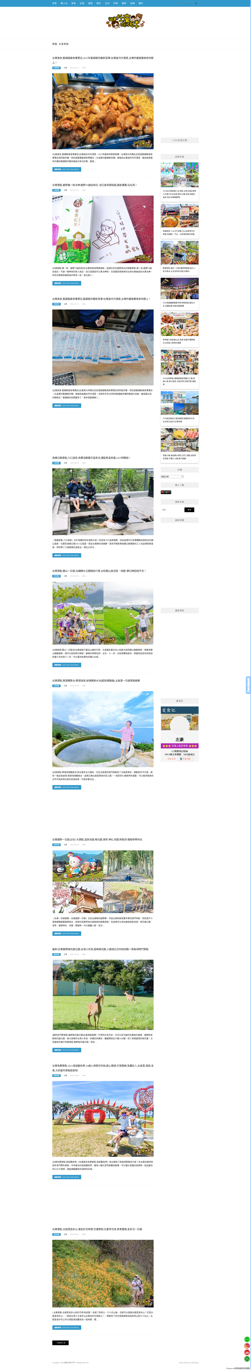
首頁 (54, 3)
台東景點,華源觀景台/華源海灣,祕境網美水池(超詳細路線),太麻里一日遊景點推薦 (96, 680)
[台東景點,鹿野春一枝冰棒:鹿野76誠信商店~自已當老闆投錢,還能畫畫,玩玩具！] (103, 229)
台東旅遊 (56, 190)
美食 (73, 3)
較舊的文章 (61, 1343)
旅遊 (90, 3)
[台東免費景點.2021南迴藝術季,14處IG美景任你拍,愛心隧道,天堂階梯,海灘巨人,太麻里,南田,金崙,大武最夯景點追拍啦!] (103, 1119)
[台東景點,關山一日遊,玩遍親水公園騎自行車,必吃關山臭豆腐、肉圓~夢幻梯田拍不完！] (103, 613)
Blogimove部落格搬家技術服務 (238, 1368)
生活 (107, 3)
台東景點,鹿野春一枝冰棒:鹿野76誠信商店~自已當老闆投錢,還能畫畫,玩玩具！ (94, 185)
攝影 (124, 3)
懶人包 (64, 3)
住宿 (82, 3)
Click (248, 685)
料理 (115, 3)
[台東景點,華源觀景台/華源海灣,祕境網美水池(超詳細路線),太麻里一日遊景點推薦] (103, 729)
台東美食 (56, 68)
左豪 (65, 68)
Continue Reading (70, 169)
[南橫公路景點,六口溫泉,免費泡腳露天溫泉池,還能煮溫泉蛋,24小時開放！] (103, 502)
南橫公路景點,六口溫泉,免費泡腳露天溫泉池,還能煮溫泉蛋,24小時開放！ (91, 458)
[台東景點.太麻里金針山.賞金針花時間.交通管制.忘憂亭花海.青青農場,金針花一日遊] (103, 1273)
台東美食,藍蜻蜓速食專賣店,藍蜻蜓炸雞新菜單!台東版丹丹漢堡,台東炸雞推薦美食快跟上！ (101, 299)
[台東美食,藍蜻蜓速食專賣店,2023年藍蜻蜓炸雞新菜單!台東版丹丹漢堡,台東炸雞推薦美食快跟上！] (103, 111)
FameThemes (194, 1363)
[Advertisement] (103, 437)
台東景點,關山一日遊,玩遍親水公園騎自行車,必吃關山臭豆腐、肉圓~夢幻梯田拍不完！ (99, 571)
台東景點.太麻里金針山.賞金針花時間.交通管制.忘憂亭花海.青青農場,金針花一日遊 (97, 1229)
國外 (99, 3)
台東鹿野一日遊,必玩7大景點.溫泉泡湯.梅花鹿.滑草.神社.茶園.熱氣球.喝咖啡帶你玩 (97, 839)
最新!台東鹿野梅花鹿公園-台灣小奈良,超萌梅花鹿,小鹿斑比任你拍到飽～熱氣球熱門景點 (100, 949)
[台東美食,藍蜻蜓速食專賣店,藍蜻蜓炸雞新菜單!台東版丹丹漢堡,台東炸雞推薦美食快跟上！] (103, 347)
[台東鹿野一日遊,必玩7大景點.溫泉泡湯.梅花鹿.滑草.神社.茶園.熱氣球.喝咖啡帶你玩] (103, 882)
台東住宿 (56, 844)
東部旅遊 (56, 954)
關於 (141, 3)
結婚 (132, 3)
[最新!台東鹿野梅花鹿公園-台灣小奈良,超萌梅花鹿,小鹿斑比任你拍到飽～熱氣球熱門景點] (103, 995)
